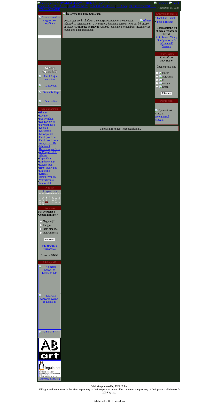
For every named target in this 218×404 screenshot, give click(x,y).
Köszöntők (45, 130)
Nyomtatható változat (162, 118)
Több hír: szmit (165, 21)
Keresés (43, 173)
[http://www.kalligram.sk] (49, 291)
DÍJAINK (121, 6)
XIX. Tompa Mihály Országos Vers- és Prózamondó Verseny (166, 42)
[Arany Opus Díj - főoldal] (49, 73)
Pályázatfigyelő (47, 124)
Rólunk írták (45, 164)
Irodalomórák (46, 118)
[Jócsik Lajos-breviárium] (49, 82)
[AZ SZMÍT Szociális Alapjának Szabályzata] (49, 98)
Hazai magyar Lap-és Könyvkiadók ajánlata (49, 152)
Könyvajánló (46, 134)
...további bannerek (49, 378)
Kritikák (43, 127)
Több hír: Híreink (166, 18)
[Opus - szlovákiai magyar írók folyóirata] (49, 36)
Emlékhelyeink (47, 161)
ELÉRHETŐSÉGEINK (142, 6)
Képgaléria (45, 158)
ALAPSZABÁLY (78, 6)
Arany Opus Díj (47, 143)
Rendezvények (47, 121)
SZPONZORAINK (49, 9)
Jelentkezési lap (47, 176)
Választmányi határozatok (46, 181)
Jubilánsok (44, 146)
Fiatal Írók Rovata (48, 140)
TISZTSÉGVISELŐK (102, 6)
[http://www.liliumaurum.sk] (49, 328)
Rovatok (43, 115)
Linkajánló (45, 170)
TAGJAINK (60, 6)
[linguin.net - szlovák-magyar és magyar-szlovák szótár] (49, 376)
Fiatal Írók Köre (47, 137)
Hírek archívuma (48, 167)
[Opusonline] (49, 104)
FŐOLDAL (44, 6)
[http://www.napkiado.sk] (49, 336)
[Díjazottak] (49, 88)
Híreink (43, 112)
